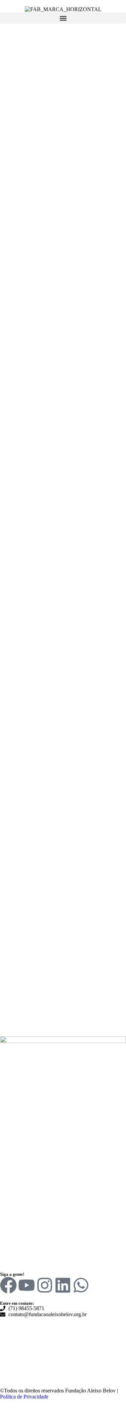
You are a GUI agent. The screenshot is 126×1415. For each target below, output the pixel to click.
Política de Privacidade (24, 1396)
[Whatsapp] (81, 1285)
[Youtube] (26, 1285)
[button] (63, 18)
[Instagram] (44, 1285)
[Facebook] (8, 1285)
